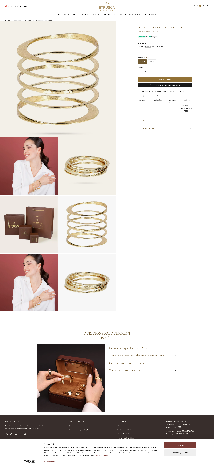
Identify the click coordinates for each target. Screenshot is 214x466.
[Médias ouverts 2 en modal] (53, 141)
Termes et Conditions (126, 438)
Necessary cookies (180, 452)
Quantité (141, 67)
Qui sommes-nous (76, 426)
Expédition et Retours (125, 430)
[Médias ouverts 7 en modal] (111, 257)
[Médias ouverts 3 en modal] (111, 141)
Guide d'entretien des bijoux (128, 434)
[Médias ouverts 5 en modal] (111, 199)
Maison (8, 20)
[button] (194, 6)
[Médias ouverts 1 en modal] (111, 25)
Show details (49, 462)
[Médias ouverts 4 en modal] (53, 199)
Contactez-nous (124, 426)
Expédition (148, 47)
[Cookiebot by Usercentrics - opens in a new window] (29, 461)
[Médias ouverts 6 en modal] (53, 257)
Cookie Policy (102, 455)
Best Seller (17, 20)
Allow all (180, 445)
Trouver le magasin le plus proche (82, 430)
